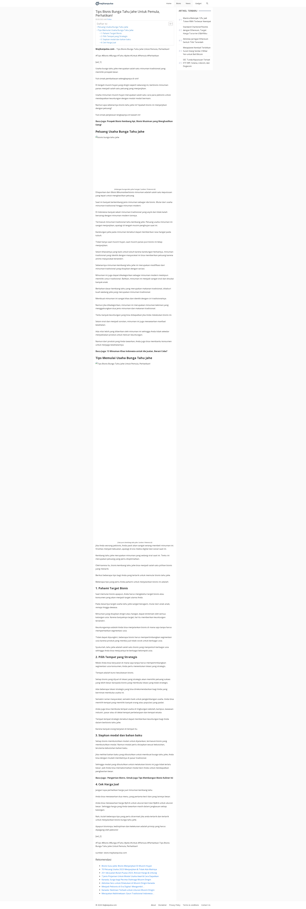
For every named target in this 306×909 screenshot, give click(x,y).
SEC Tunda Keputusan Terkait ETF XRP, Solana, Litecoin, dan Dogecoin (196, 62)
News (188, 3)
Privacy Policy (174, 905)
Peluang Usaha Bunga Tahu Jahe (113, 27)
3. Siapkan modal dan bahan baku (116, 39)
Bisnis (178, 3)
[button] (207, 3)
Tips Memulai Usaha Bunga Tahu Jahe (115, 30)
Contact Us (205, 905)
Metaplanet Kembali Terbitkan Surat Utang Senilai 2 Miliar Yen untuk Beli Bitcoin (196, 50)
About (153, 905)
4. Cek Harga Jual (108, 42)
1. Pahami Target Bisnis (111, 33)
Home (168, 3)
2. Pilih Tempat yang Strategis (114, 36)
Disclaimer (162, 905)
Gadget (198, 3)
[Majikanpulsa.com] (104, 3)
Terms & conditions (191, 905)
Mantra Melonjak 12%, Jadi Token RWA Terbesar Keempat (197, 20)
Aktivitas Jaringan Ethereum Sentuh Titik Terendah (195, 40)
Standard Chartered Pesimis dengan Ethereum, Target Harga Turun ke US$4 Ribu (195, 30)
